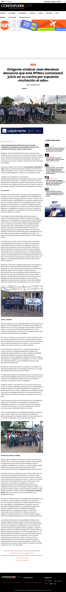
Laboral (33, 64)
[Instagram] (55, 581)
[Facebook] (29, 88)
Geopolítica (53, 178)
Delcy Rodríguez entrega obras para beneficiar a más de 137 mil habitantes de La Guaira (55, 194)
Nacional (52, 166)
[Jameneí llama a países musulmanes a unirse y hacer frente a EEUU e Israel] (47, 155)
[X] (33, 88)
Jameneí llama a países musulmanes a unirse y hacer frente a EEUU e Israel (55, 159)
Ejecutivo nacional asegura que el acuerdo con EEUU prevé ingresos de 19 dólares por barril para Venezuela (55, 183)
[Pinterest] (37, 88)
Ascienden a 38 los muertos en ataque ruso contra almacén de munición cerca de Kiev (55, 149)
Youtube (54, 583)
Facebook (50, 581)
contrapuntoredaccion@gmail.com (22, 553)
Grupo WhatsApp (22, 558)
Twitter (17, 560)
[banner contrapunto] (22, 135)
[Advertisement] (33, 46)
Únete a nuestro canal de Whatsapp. (11, 582)
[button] (64, 1)
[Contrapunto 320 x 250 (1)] (55, 218)
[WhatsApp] (41, 88)
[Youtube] (51, 584)
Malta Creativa (47, 590)
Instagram (25, 560)
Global (52, 146)
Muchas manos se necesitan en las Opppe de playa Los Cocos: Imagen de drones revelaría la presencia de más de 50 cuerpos (55, 170)
